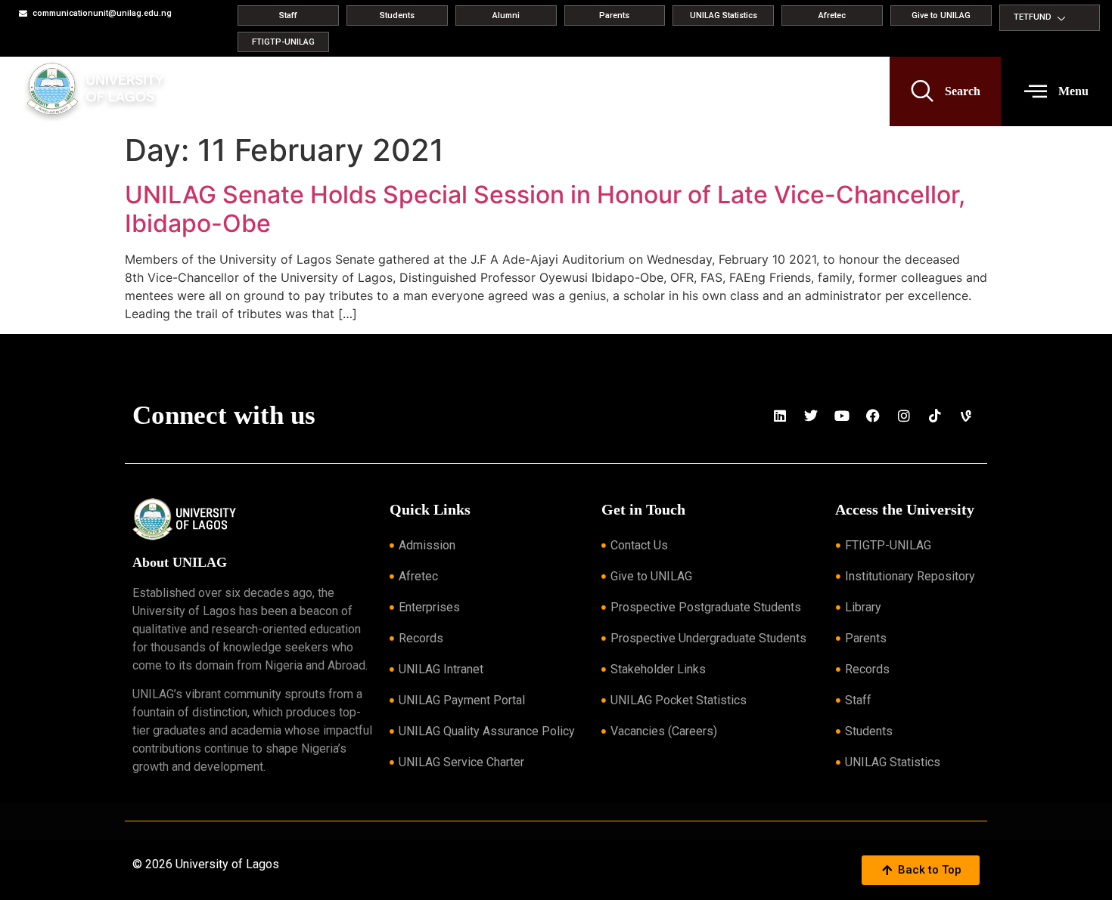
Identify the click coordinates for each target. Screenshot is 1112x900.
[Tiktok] (935, 415)
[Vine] (966, 415)
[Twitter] (811, 415)
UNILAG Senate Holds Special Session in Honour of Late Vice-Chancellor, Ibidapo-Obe (545, 209)
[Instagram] (904, 415)
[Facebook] (873, 415)
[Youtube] (842, 415)
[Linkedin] (780, 415)
